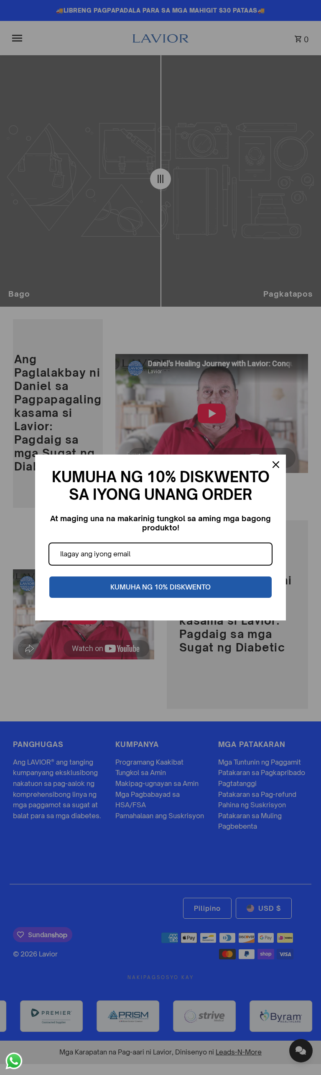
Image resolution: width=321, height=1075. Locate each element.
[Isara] (276, 465)
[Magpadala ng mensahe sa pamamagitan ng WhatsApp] (14, 1061)
